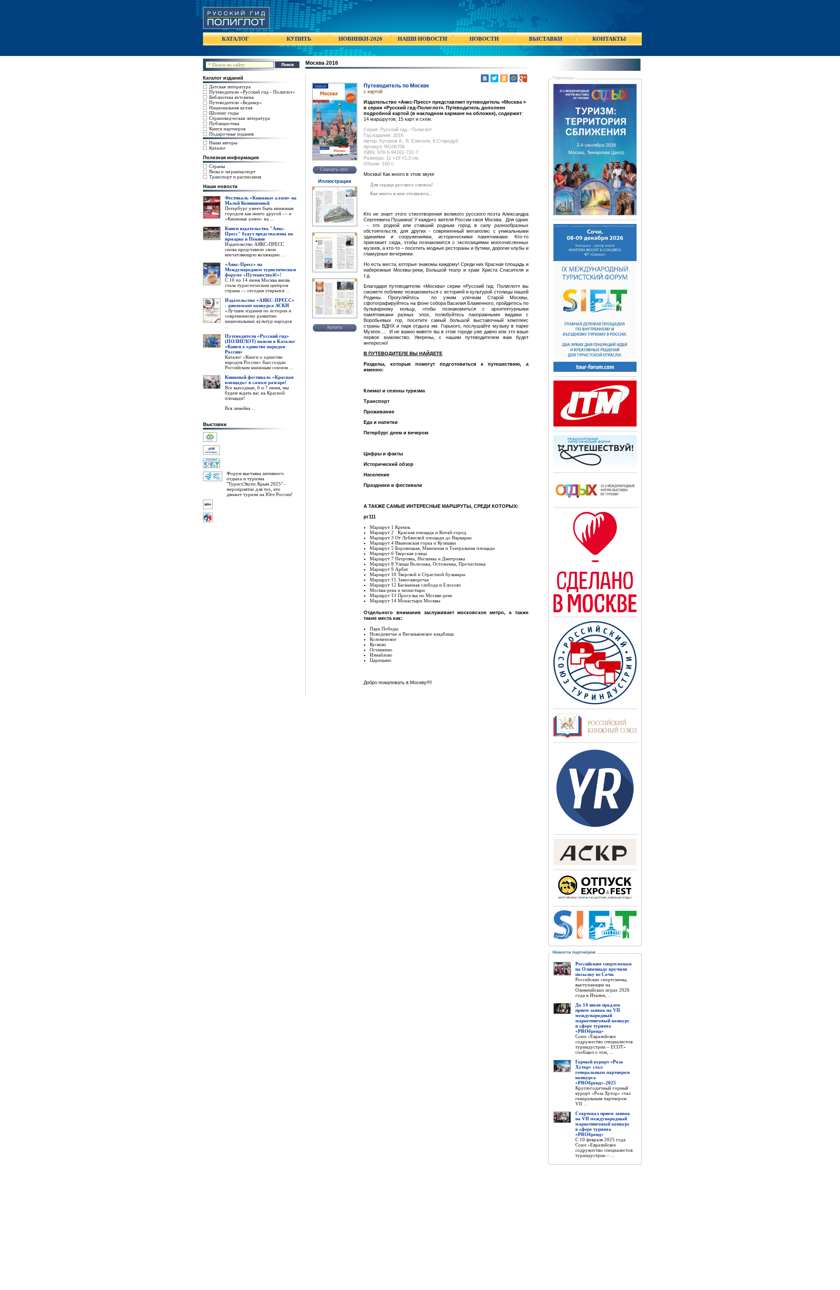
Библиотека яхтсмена (231, 97)
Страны (217, 166)
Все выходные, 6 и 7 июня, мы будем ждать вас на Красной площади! (257, 393)
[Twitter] (494, 78)
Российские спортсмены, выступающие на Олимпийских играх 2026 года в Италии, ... (602, 987)
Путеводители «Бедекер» (235, 102)
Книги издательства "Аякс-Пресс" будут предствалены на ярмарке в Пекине (259, 233)
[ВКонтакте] (485, 78)
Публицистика (224, 123)
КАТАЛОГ (235, 38)
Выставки (215, 424)
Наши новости (220, 186)
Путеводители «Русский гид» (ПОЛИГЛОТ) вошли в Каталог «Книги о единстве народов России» (260, 343)
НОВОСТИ (484, 38)
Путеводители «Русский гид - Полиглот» (252, 91)
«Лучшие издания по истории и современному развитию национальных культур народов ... (258, 318)
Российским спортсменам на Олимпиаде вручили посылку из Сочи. (603, 969)
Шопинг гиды (223, 112)
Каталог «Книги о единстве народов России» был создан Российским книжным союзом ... (259, 362)
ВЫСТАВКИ (545, 38)
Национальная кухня (230, 107)
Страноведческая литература (239, 118)
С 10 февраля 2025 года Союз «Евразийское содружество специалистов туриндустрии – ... (604, 1147)
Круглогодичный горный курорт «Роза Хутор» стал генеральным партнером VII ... (602, 1095)
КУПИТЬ (299, 38)
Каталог (217, 147)
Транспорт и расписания (235, 176)
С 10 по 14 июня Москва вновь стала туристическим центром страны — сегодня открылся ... (257, 285)
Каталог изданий (223, 77)
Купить (335, 327)
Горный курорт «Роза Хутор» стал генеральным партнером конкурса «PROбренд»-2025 (602, 1072)
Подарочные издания (231, 133)
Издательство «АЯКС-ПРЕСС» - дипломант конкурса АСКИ (259, 302)
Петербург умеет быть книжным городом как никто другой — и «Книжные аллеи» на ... (259, 213)
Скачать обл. (334, 169)
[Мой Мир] (514, 78)
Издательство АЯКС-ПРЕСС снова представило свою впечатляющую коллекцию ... (255, 249)
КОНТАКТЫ (609, 38)
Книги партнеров (227, 128)
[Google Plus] (523, 78)
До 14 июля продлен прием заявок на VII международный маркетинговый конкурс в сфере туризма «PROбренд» (602, 1018)
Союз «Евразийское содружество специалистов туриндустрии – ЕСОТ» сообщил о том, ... (604, 1044)
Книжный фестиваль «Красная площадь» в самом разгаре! (259, 379)
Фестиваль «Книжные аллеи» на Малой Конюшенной (261, 200)
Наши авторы (223, 142)
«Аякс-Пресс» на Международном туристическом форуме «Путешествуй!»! (260, 269)
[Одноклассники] (504, 78)
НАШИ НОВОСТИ (422, 38)
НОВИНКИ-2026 (360, 38)
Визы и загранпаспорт (232, 171)
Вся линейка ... (240, 408)
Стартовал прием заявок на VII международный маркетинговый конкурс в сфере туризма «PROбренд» (602, 1124)
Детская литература (230, 86)
